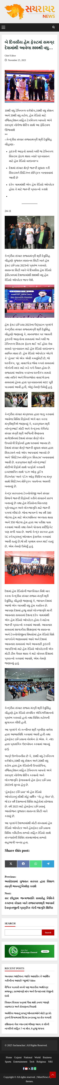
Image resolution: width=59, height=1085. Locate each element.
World (37, 1057)
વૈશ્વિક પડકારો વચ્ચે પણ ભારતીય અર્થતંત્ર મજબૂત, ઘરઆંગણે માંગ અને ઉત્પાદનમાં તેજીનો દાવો (29, 991)
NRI (50, 1061)
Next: (29, 900)
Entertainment (20, 1061)
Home (9, 1057)
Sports (8, 1061)
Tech (31, 1061)
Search (10, 923)
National (28, 1057)
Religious (41, 1061)
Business (47, 1057)
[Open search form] (53, 27)
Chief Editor (10, 56)
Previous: (29, 881)
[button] (3, 27)
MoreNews (42, 1077)
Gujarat (18, 1057)
